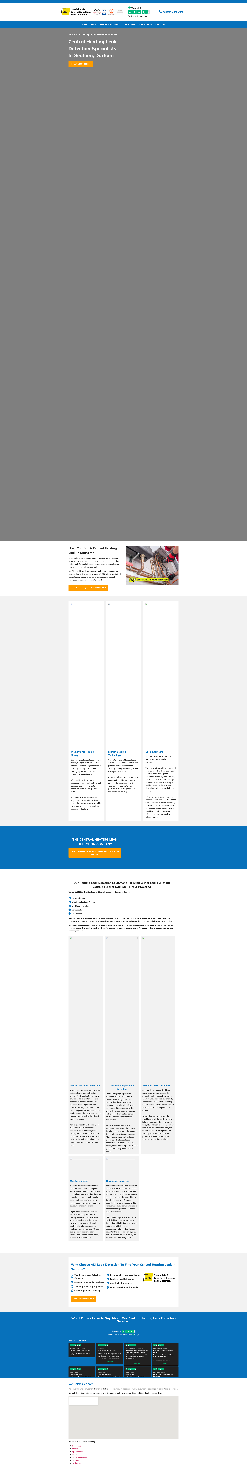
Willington (76, 1463)
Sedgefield (76, 1446)
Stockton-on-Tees (79, 1457)
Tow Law (76, 1460)
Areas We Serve (145, 24)
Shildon (75, 1448)
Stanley (75, 1454)
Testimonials (129, 24)
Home (84, 24)
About (93, 24)
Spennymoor (77, 1451)
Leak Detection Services (110, 24)
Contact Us (160, 24)
